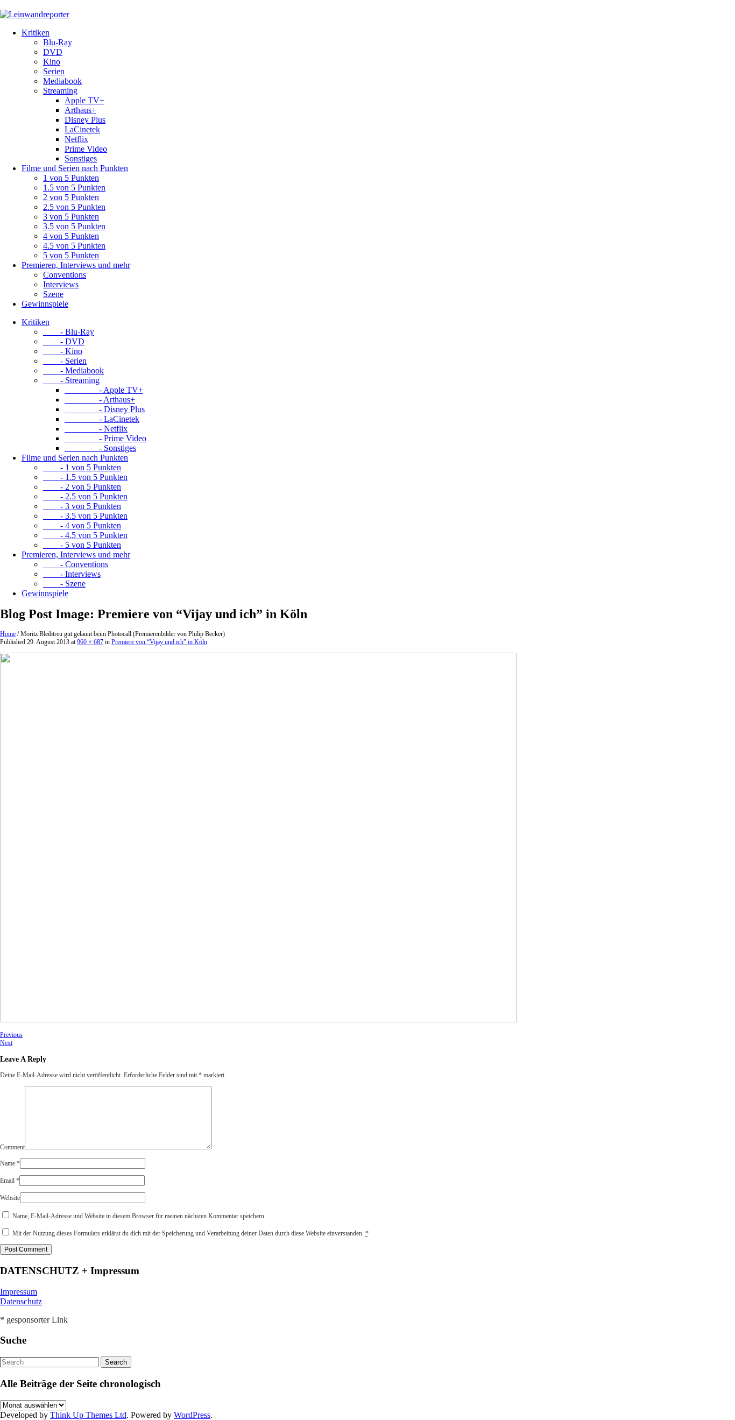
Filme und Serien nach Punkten (75, 168)
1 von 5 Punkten (71, 177)
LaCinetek (82, 129)
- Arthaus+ (100, 399)
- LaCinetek (102, 418)
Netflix (76, 139)
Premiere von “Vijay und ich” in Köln (159, 642)
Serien (54, 71)
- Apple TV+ (104, 389)
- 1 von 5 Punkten (82, 467)
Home (8, 634)
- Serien (65, 360)
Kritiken (36, 32)
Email (9, 1180)
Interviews (61, 284)
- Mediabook (73, 370)
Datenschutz (21, 1301)
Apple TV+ (84, 100)
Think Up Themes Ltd (88, 1414)
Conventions (64, 274)
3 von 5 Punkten (71, 216)
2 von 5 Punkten (71, 197)
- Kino (62, 351)
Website (10, 1198)
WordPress (192, 1414)
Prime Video (86, 148)
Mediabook (62, 81)
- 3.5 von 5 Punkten (85, 515)
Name (10, 1163)
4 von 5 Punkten (71, 236)
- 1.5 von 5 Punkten (85, 477)
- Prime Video (105, 438)
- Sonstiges (100, 448)
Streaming (60, 90)
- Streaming (71, 380)
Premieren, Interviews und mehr (76, 265)
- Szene (64, 583)
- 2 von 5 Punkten (82, 486)
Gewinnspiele (45, 303)
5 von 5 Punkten (71, 255)
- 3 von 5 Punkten (82, 506)
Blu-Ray (57, 42)
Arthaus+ (80, 110)
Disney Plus (85, 119)
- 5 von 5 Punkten (82, 544)
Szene (53, 294)
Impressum (18, 1291)
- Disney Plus (105, 409)
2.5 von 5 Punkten (74, 206)
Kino (51, 61)
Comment (12, 1147)
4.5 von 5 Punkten (74, 245)
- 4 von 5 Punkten (82, 525)
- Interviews (72, 573)
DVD (52, 51)
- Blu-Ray (68, 331)
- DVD (63, 341)
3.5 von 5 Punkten (74, 226)
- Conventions (75, 564)
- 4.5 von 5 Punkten (85, 535)
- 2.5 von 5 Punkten (85, 496)
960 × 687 (90, 642)
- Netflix (96, 428)
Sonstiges (81, 158)
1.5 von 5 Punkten (74, 187)
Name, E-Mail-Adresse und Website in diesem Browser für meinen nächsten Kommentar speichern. (139, 1216)
